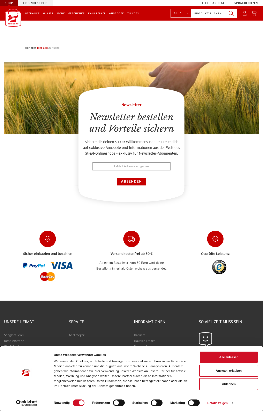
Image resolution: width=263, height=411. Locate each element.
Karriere (139, 335)
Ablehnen (229, 384)
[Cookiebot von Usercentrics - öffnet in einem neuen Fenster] (27, 403)
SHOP (9, 3)
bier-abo (42, 47)
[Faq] (34, 265)
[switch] (119, 403)
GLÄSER (48, 13)
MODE (61, 13)
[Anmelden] (245, 13)
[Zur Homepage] (13, 18)
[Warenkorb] (254, 13)
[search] (231, 13)
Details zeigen (217, 403)
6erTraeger (76, 335)
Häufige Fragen (145, 341)
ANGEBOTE (116, 13)
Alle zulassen (228, 357)
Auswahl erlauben (229, 370)
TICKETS (133, 13)
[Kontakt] (205, 340)
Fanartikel (97, 13)
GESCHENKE (76, 13)
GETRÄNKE (32, 13)
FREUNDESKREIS (35, 3)
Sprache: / (246, 3)
